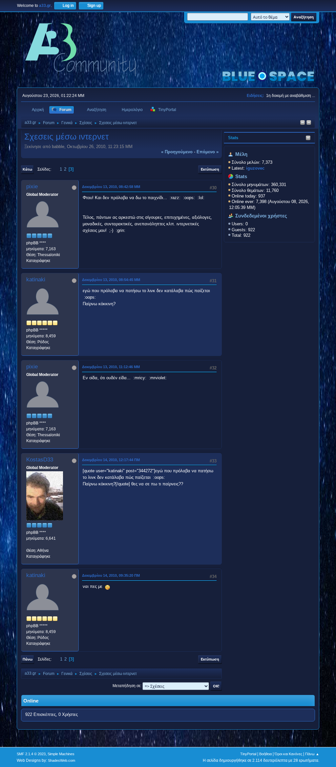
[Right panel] (302, 123)
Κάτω (27, 169)
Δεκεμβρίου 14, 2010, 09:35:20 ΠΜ (111, 575)
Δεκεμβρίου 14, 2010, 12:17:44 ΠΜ (111, 460)
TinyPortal (248, 754)
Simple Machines (61, 754)
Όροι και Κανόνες (288, 754)
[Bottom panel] (308, 123)
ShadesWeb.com (61, 760)
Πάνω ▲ (312, 754)
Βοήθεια (265, 754)
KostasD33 (39, 460)
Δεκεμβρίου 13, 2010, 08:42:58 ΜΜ (111, 187)
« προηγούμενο (177, 151)
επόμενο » (208, 151)
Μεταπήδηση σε (126, 685)
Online (30, 700)
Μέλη (241, 154)
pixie (32, 186)
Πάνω (27, 659)
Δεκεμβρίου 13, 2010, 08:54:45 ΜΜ (111, 280)
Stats (233, 137)
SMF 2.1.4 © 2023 (31, 754)
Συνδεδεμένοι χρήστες (261, 215)
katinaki (35, 279)
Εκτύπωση (210, 169)
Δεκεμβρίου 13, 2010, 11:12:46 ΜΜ (111, 367)
